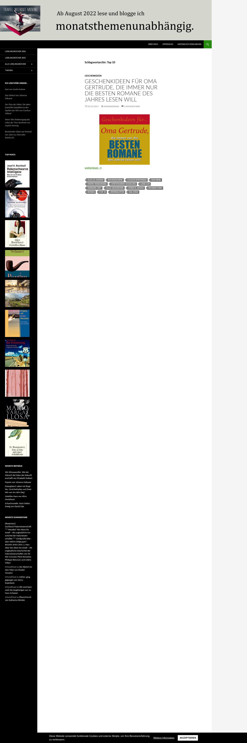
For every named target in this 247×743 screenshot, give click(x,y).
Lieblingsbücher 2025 (15, 58)
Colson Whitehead (137, 180)
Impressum (167, 44)
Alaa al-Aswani (95, 180)
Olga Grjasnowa (115, 188)
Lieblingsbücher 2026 (15, 51)
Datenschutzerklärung (189, 44)
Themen (9, 70)
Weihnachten (117, 192)
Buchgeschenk (115, 180)
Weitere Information (163, 737)
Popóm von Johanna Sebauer (18, 482)
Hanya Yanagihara (97, 184)
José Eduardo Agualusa (123, 184)
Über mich (153, 44)
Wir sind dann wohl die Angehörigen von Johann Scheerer (18, 590)
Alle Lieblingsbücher (15, 64)
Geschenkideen (93, 76)
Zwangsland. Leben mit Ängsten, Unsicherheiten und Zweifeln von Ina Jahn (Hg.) (18, 489)
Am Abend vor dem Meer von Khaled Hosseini (18, 570)
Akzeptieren (188, 737)
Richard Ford (155, 188)
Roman (91, 192)
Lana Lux (145, 184)
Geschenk (156, 180)
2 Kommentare (132, 106)
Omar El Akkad (136, 188)
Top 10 (102, 192)
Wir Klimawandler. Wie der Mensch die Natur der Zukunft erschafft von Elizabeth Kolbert (18, 475)
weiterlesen (93, 168)
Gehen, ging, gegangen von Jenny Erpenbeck (17, 580)
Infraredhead (111, 106)
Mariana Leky (94, 188)
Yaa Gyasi (133, 192)
